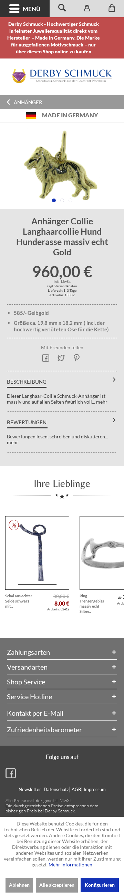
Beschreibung (26, 381)
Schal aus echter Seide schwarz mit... (18, 601)
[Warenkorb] (111, 8)
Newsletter (30, 789)
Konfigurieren (100, 885)
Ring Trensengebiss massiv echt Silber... (92, 604)
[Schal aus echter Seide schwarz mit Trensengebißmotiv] (37, 553)
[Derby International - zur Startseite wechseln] (62, 76)
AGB (76, 789)
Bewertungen (26, 422)
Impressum (95, 789)
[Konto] (86, 8)
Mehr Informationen (70, 864)
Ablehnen (19, 885)
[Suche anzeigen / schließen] (62, 8)
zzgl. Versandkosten (62, 286)
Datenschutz (56, 789)
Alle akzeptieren (56, 885)
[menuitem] (25, 8)
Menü (31, 8)
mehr (101, 402)
